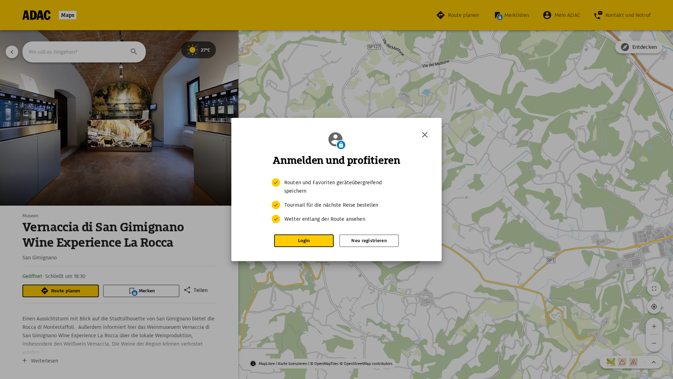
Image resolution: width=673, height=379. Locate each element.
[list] (336, 200)
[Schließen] (424, 134)
